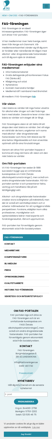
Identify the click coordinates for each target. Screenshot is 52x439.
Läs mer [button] (36, 427)
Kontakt (10, 243)
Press (8, 270)
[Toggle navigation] (46, 6)
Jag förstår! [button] (26, 434)
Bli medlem (11, 263)
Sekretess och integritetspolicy (24, 296)
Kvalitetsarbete (14, 283)
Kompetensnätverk (16, 257)
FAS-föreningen (14, 237)
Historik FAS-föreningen (19, 289)
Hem (4, 15)
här (34, 96)
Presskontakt (26, 373)
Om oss (13, 15)
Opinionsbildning (14, 276)
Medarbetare (12, 250)
